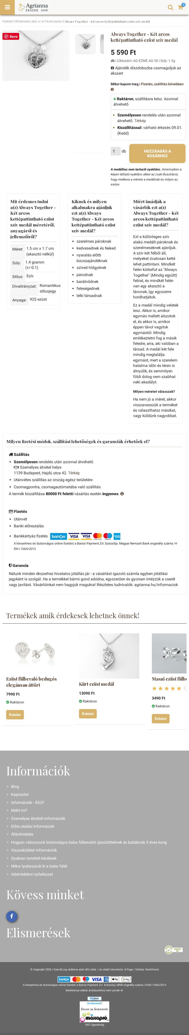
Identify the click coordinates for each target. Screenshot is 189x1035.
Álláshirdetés (22, 834)
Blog (15, 786)
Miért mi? (19, 810)
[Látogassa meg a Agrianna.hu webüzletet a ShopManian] (94, 998)
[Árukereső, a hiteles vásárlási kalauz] (173, 949)
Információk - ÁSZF (28, 802)
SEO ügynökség (94, 1024)
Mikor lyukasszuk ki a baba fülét (39, 866)
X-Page (128, 969)
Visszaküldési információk (34, 850)
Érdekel (15, 715)
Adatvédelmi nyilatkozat (32, 874)
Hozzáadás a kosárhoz (157, 153)
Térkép (140, 120)
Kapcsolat (20, 794)
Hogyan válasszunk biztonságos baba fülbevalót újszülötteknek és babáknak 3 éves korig (89, 842)
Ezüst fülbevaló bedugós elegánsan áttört (31, 682)
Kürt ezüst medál (96, 684)
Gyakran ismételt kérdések (34, 858)
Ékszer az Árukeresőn (94, 1009)
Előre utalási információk (32, 826)
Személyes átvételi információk (38, 818)
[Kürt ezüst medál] (109, 656)
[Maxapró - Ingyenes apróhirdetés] (94, 1017)
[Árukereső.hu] (94, 1004)
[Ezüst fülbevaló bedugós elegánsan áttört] (36, 653)
